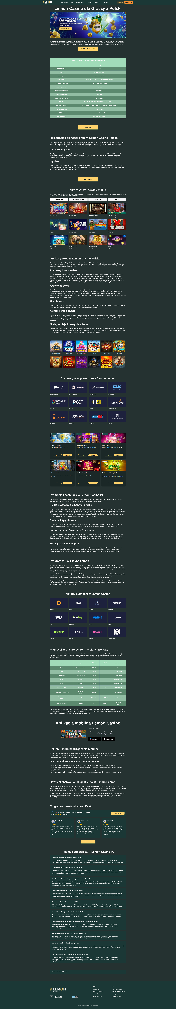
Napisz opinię (117, 813)
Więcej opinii (88, 841)
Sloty (116, 199)
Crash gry (96, 199)
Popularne (58, 199)
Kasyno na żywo (77, 199)
